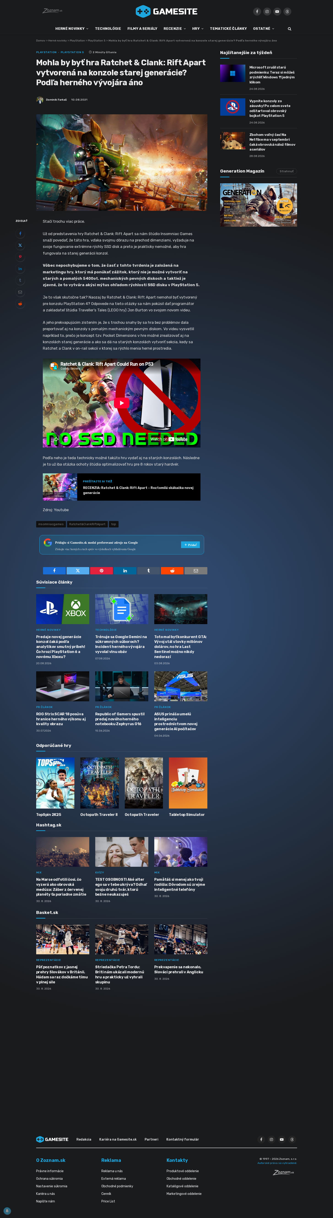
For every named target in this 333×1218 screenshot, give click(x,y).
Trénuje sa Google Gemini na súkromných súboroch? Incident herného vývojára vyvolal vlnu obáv (121, 644)
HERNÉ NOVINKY (69, 29)
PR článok (44, 707)
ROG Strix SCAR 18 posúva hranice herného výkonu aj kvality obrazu (61, 719)
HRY (196, 29)
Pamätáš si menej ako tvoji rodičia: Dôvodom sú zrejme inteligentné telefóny (179, 884)
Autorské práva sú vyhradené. (277, 1163)
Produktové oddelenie (183, 1171)
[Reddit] (20, 303)
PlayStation (77, 40)
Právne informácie (50, 1171)
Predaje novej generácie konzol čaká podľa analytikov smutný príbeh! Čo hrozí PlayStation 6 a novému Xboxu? (60, 647)
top (113, 524)
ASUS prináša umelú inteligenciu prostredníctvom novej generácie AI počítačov (176, 721)
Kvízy (99, 872)
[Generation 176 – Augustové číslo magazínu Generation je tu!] (258, 205)
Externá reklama (113, 1179)
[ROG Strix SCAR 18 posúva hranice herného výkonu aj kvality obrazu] (62, 686)
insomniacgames (51, 524)
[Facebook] (20, 233)
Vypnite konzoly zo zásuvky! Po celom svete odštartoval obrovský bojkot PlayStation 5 (269, 108)
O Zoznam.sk (50, 1160)
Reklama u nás (112, 1171)
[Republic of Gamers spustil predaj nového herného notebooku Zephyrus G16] (121, 686)
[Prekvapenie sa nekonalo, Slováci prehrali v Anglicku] (180, 939)
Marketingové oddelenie (184, 1194)
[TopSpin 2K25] (55, 783)
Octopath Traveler (142, 814)
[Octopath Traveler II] (99, 783)
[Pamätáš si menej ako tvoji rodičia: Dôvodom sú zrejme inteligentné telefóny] (180, 852)
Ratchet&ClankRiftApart (87, 524)
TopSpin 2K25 (48, 814)
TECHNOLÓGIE (108, 29)
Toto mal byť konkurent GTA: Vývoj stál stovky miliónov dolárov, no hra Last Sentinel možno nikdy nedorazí (180, 647)
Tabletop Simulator (187, 814)
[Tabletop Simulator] (188, 783)
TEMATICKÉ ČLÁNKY (228, 29)
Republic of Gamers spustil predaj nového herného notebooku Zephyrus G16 (120, 719)
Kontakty (177, 1160)
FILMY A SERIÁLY (142, 29)
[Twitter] (20, 245)
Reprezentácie (48, 960)
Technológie (106, 629)
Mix (39, 872)
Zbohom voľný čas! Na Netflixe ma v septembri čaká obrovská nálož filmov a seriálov (272, 142)
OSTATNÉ (261, 29)
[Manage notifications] (7, 1211)
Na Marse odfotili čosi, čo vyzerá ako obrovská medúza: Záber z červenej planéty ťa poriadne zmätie (61, 887)
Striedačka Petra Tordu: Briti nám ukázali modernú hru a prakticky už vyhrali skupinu (119, 974)
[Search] (289, 29)
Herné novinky (57, 40)
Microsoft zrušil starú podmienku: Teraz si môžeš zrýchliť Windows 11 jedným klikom (272, 74)
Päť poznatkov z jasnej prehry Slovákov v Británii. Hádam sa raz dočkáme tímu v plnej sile (62, 974)
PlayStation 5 (97, 40)
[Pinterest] (20, 256)
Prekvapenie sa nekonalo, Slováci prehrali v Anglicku (178, 969)
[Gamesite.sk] (166, 11)
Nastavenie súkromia (51, 1186)
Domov (40, 40)
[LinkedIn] (20, 268)
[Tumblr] (20, 280)
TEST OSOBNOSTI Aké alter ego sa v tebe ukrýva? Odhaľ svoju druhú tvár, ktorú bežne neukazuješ (121, 887)
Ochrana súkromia (49, 1179)
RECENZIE (173, 29)
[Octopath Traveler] (144, 783)
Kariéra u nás (45, 1194)
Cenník (106, 1194)
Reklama (111, 1160)
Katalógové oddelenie (182, 1186)
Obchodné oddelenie (181, 1179)
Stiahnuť (287, 171)
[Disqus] (121, 1055)
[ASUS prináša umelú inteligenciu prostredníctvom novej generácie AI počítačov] (180, 686)
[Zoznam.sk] (285, 1174)
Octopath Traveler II (99, 814)
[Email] (20, 291)
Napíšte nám (45, 1201)
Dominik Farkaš (56, 99)
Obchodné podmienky (117, 1186)
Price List (108, 1201)
